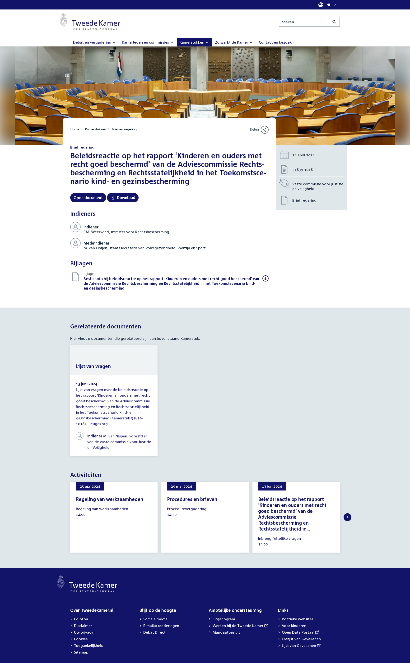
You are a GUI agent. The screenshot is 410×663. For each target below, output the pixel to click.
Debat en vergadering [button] (92, 42)
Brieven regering (124, 129)
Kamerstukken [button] (192, 42)
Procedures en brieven (192, 499)
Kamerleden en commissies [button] (146, 42)
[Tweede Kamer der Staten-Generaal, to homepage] (90, 21)
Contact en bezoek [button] (276, 42)
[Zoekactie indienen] (334, 22)
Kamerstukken (95, 129)
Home (74, 129)
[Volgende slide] (347, 517)
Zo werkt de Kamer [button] (232, 42)
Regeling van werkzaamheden (109, 499)
